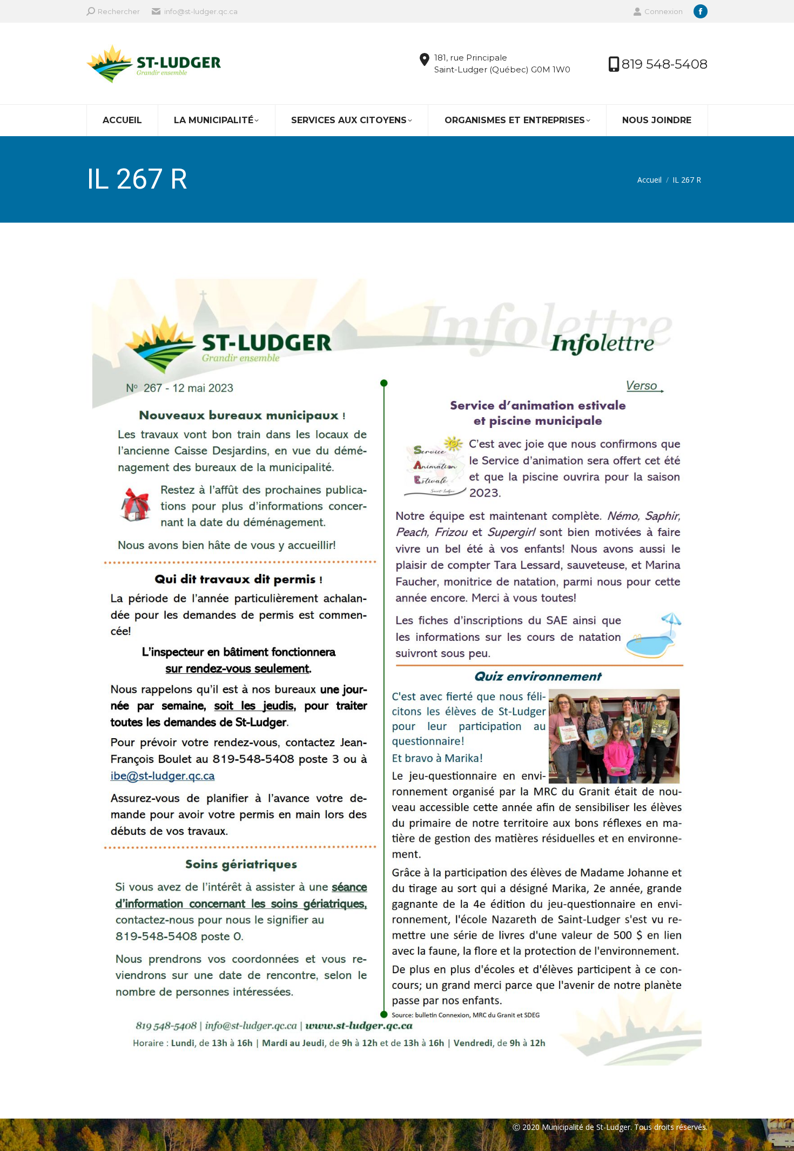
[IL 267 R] (397, 668)
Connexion (663, 11)
